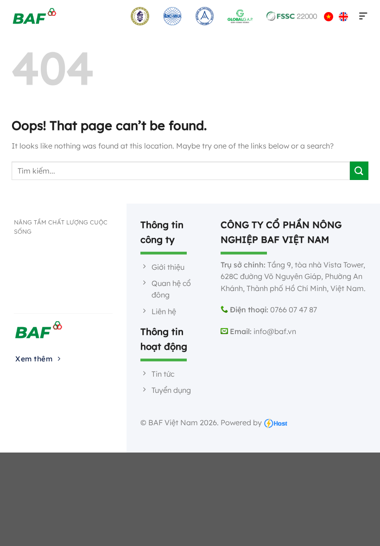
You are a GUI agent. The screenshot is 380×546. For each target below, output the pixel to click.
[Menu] (361, 16)
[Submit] (359, 170)
